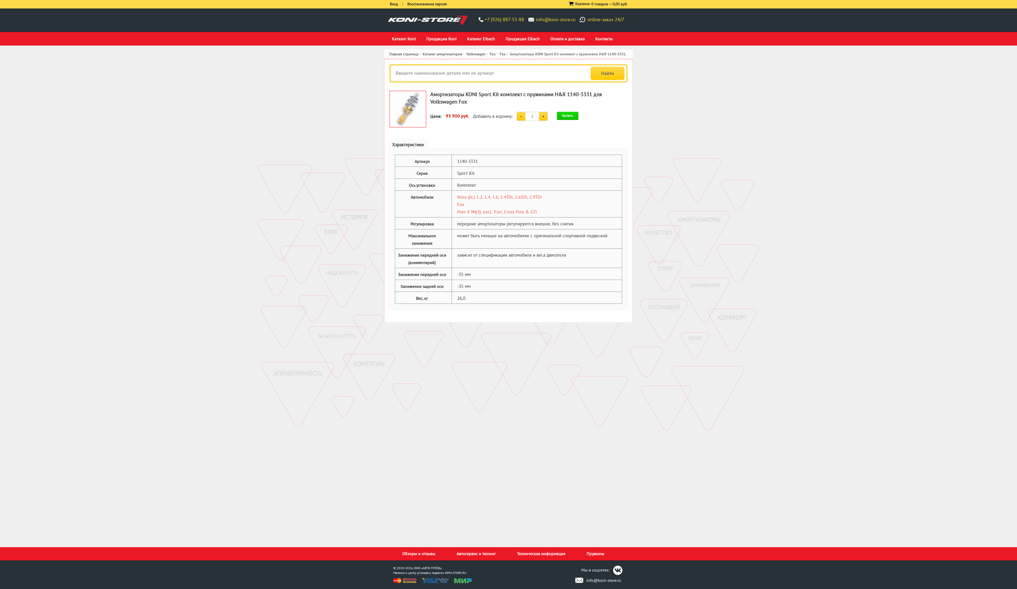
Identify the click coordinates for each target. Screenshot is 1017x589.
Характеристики (408, 145)
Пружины (595, 553)
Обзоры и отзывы (418, 553)
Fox (460, 204)
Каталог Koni (404, 38)
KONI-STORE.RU (455, 573)
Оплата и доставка (567, 38)
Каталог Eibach (481, 38)
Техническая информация (541, 553)
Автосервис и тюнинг (476, 553)
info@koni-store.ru (556, 19)
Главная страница (403, 54)
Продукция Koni (441, 38)
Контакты (604, 38)
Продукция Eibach (523, 38)
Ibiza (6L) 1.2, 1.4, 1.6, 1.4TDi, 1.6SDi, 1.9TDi (499, 197)
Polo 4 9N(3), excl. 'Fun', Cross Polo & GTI (497, 212)
